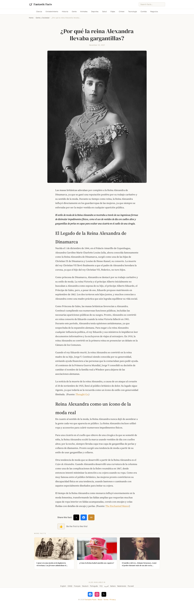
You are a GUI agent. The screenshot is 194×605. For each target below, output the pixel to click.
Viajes (112, 12)
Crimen (121, 12)
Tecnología (132, 12)
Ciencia (39, 12)
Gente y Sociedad (42, 18)
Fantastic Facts (90, 600)
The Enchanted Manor (117, 506)
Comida (144, 12)
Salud (104, 12)
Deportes (94, 12)
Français (77, 586)
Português (94, 586)
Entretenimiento (52, 12)
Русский (131, 586)
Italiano (113, 586)
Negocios (154, 12)
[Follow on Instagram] (97, 594)
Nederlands (121, 586)
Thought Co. (82, 394)
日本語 (70, 586)
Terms (105, 600)
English (63, 586)
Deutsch (85, 586)
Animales (83, 12)
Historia (65, 12)
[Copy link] (91, 517)
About (100, 600)
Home (31, 18)
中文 (101, 586)
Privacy (113, 600)
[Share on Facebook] (84, 517)
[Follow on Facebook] (90, 594)
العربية (106, 586)
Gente (74, 12)
